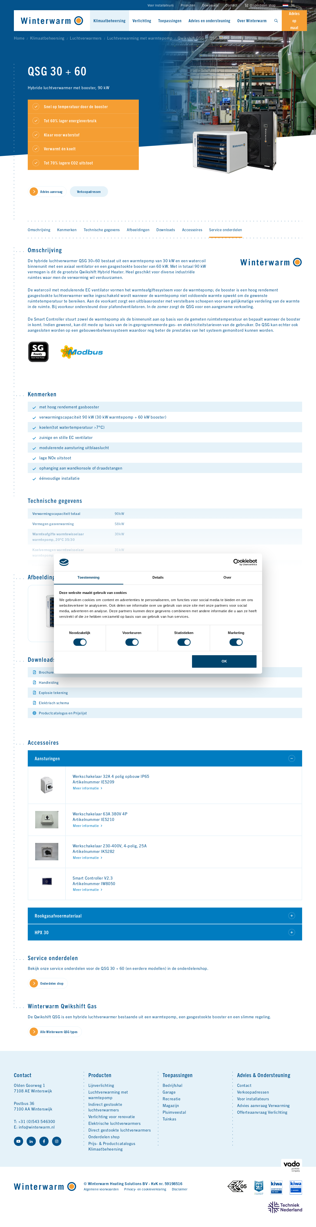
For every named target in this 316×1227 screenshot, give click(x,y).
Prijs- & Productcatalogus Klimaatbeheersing (112, 1146)
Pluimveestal (174, 1112)
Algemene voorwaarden (101, 1189)
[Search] (276, 20)
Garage (169, 1091)
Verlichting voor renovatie (111, 1116)
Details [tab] (158, 578)
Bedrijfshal (173, 1085)
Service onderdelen (225, 229)
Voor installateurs (161, 5)
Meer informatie (86, 788)
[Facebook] (44, 1141)
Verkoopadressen (253, 1091)
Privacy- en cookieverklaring (145, 1189)
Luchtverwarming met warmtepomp (108, 1094)
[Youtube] (18, 1141)
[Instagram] (56, 1141)
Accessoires (192, 229)
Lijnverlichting (101, 1085)
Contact (232, 5)
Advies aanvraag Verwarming (263, 1105)
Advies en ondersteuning (209, 20)
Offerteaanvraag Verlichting (262, 1112)
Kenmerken (67, 229)
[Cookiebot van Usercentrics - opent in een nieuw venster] (237, 562)
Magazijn (171, 1105)
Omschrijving (39, 229)
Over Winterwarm (252, 20)
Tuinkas (169, 1118)
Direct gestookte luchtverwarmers (119, 1129)
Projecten (188, 5)
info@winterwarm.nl (37, 1126)
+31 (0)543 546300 (36, 1121)
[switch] (132, 642)
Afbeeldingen (138, 229)
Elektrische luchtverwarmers (114, 1123)
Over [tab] (227, 578)
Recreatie (171, 1098)
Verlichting (142, 20)
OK (224, 661)
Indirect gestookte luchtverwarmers (105, 1107)
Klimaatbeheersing (109, 20)
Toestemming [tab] (88, 578)
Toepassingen (170, 20)
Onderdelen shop (262, 5)
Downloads (210, 5)
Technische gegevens (102, 229)
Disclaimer (180, 1189)
